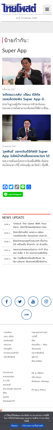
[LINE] (26, 314)
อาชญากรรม (8, 376)
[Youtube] (33, 301)
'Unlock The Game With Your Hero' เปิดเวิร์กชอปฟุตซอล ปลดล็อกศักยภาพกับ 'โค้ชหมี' (30, 225)
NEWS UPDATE (13, 217)
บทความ (7, 344)
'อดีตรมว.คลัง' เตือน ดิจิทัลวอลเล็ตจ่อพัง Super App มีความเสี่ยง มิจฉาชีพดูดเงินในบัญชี (26, 99)
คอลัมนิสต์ (8, 340)
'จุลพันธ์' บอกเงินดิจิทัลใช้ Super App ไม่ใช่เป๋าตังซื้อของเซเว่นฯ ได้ (25, 153)
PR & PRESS (38, 373)
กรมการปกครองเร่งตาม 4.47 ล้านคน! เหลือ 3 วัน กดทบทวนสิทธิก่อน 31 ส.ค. (31, 251)
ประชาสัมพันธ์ (38, 352)
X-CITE (6, 380)
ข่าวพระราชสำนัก (11, 352)
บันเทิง (6, 397)
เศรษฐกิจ (8, 348)
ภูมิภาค (35, 356)
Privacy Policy (39, 389)
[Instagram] (46, 301)
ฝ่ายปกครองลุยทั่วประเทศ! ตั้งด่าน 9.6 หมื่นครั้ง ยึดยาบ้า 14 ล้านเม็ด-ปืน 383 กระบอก (31, 242)
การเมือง (8, 332)
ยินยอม (14, 425)
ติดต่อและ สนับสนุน (40, 381)
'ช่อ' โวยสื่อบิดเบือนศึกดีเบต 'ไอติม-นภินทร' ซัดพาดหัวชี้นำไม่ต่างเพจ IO (30, 259)
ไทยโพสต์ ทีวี (9, 401)
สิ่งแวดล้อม (37, 361)
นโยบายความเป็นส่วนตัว (32, 425)
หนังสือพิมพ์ (9, 356)
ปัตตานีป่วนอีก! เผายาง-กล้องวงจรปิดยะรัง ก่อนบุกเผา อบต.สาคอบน (30, 234)
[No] (49, 420)
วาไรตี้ (34, 336)
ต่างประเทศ (8, 372)
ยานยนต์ (7, 384)
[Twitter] (20, 301)
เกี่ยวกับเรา (37, 377)
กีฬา (33, 340)
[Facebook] (7, 301)
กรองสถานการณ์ (39, 332)
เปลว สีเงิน (9, 336)
